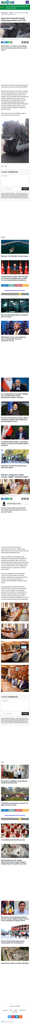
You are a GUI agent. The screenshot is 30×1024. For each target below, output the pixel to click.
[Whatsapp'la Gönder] (9, 42)
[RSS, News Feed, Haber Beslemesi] (20, 1016)
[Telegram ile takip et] (17, 1016)
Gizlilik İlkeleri (22, 1010)
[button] (22, 42)
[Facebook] (2, 42)
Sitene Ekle (14, 1012)
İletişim (15, 1010)
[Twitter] (4, 42)
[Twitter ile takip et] (9, 1016)
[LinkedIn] (6, 42)
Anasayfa (5, 12)
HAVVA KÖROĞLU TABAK (13, 503)
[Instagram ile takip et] (13, 1016)
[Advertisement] (15, 67)
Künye (10, 1010)
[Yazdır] (11, 42)
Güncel (11, 12)
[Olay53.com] (7, 2)
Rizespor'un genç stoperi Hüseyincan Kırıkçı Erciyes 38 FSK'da (17, 7)
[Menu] (27, 2)
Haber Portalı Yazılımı (8, 1021)
